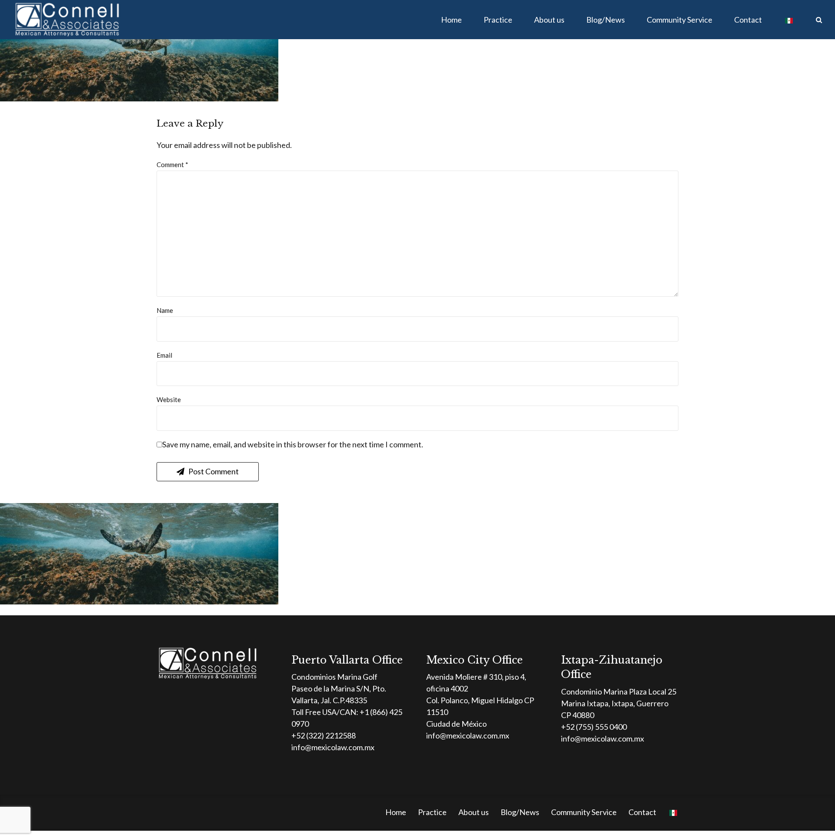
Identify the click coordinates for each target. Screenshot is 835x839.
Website (169, 399)
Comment (172, 164)
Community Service (679, 19)
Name (165, 310)
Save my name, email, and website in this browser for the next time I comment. (292, 444)
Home (451, 19)
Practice (498, 19)
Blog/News (605, 19)
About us (549, 19)
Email (164, 355)
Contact (748, 19)
